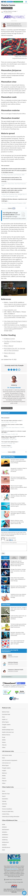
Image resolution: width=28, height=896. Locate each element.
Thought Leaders (6, 724)
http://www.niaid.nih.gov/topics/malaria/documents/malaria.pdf (15, 322)
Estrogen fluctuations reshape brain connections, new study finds (18, 571)
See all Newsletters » (7, 676)
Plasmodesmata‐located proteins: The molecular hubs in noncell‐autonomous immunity (11, 179)
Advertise (4, 804)
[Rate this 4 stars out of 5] (16, 369)
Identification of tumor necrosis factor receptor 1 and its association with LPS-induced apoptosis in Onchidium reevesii (13, 170)
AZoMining (4, 839)
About (3, 791)
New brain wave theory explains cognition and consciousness (19, 586)
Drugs (3, 737)
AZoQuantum (5, 842)
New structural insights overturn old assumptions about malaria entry (19, 487)
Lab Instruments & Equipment (9, 760)
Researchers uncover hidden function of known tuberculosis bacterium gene (18, 504)
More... (6, 356)
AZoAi (3, 850)
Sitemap (4, 801)
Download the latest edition (18, 218)
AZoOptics (4, 832)
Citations (5, 413)
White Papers (5, 722)
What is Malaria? (8, 346)
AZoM (3, 824)
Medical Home (5, 712)
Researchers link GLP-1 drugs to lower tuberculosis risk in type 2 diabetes (19, 609)
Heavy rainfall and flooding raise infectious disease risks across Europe (19, 496)
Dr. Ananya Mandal (14, 387)
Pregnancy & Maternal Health (15, 669)
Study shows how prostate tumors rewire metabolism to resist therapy (18, 579)
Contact (4, 806)
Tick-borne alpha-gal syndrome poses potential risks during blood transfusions (18, 625)
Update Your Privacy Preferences (14, 879)
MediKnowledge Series (8, 729)
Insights (4, 727)
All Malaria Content (9, 339)
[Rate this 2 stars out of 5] (11, 369)
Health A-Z (4, 719)
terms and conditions (12, 869)
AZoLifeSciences (6, 847)
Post (3, 553)
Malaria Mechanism (9, 353)
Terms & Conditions (7, 809)
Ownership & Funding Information (10, 816)
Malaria (10, 655)
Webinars (4, 773)
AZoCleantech (5, 829)
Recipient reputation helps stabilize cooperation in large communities (18, 634)
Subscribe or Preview (13, 656)
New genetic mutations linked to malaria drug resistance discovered (19, 470)
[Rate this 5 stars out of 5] (19, 369)
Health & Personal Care (8, 732)
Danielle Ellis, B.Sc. (17, 25)
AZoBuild (4, 844)
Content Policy (5, 814)
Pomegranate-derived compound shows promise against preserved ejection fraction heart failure (17, 563)
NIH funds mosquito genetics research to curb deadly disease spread (19, 478)
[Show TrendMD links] (26, 208)
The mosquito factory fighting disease (9, 441)
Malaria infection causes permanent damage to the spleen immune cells (17, 522)
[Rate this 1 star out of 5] (8, 369)
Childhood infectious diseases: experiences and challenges (14, 200)
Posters (4, 742)
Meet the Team (6, 793)
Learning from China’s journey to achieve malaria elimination (11, 425)
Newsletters (5, 798)
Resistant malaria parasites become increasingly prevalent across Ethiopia (18, 461)
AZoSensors (5, 837)
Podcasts (4, 745)
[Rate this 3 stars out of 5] (14, 369)
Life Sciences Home (7, 755)
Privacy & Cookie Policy (7, 811)
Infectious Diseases (13, 662)
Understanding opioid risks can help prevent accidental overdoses (18, 617)
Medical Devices (6, 734)
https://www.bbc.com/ (10, 310)
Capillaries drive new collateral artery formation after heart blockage (18, 596)
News (3, 717)
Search (4, 796)
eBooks (4, 740)
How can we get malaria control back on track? (11, 420)
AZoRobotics (5, 834)
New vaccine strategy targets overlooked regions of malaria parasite (18, 513)
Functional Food (6, 714)
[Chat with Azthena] (24, 893)
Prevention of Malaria (6, 445)
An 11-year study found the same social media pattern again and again (17, 642)
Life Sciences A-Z (6, 763)
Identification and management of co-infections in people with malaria (13, 432)
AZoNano (4, 827)
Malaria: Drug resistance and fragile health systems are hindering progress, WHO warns (13, 437)
